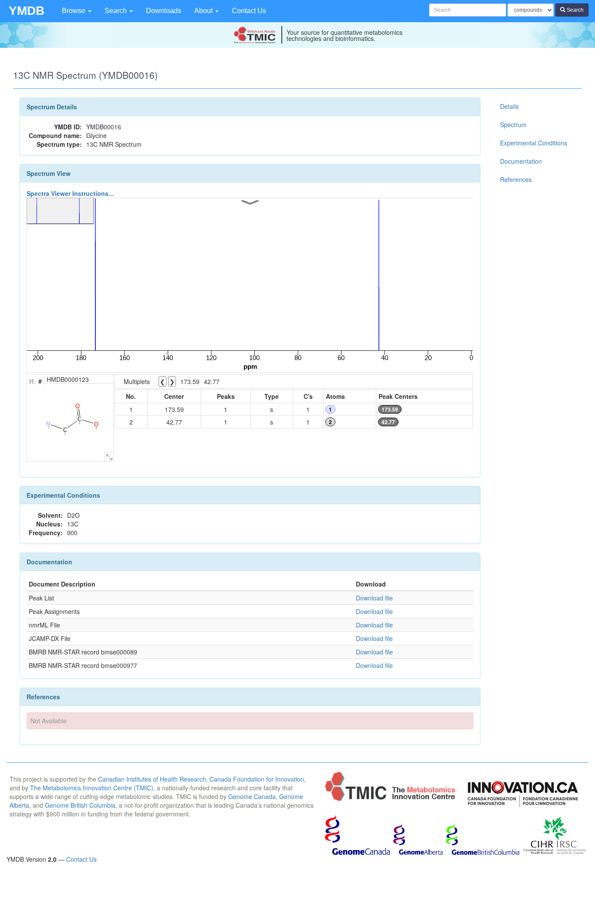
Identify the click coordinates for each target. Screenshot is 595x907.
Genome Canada (252, 796)
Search (116, 10)
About (204, 10)
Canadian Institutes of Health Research (152, 779)
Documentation (521, 161)
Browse (74, 10)
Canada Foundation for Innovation (257, 779)
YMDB (26, 10)
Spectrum (513, 124)
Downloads (163, 10)
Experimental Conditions (533, 142)
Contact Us (249, 10)
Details (509, 106)
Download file (374, 597)
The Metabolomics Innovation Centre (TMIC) (91, 787)
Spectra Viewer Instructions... (70, 193)
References (516, 179)
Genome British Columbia (80, 805)
